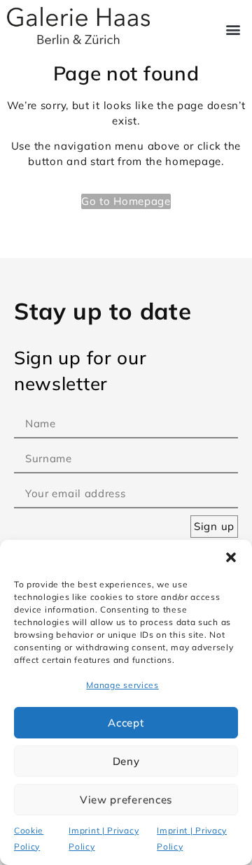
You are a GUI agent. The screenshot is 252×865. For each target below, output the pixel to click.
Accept (126, 722)
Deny (126, 761)
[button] (231, 557)
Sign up (214, 526)
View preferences (126, 799)
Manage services (122, 685)
